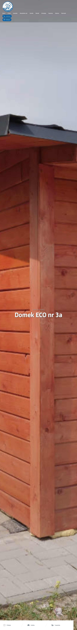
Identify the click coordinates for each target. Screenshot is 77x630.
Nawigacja (7, 19)
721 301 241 (7, 16)
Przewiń (73, 615)
